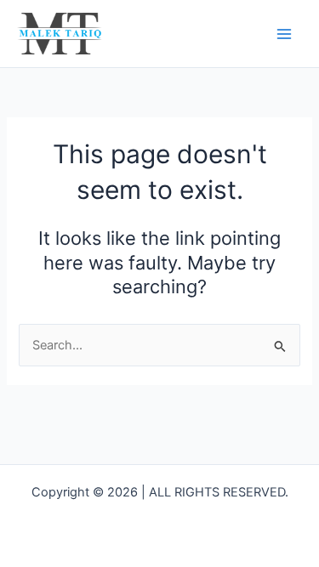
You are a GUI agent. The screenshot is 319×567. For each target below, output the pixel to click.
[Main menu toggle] (284, 34)
